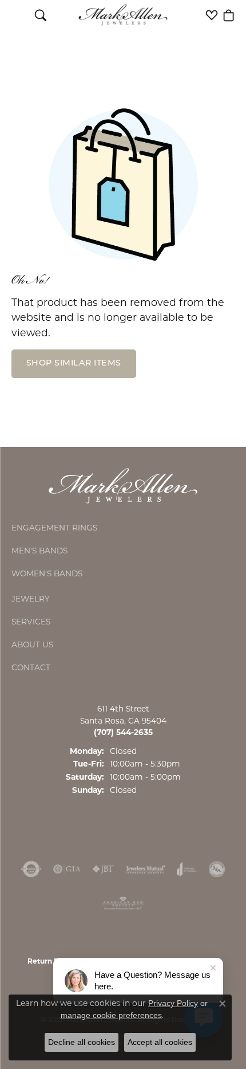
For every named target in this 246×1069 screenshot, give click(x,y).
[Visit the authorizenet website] (31, 869)
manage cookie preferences (111, 1015)
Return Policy (51, 961)
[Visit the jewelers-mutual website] (145, 869)
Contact (30, 667)
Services (30, 621)
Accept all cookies (160, 1042)
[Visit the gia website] (67, 869)
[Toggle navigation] (17, 15)
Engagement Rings (54, 527)
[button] (40, 14)
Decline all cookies (81, 1042)
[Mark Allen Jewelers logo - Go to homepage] (123, 15)
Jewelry (30, 598)
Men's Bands (39, 550)
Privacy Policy (173, 1003)
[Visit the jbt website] (103, 869)
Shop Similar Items (73, 363)
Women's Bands (46, 573)
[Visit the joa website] (187, 869)
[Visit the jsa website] (216, 869)
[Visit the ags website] (123, 903)
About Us (32, 644)
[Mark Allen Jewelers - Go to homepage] (123, 485)
